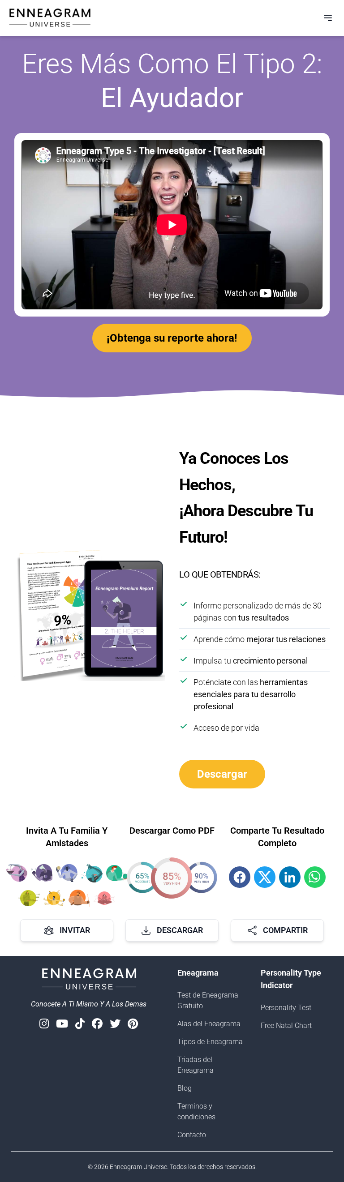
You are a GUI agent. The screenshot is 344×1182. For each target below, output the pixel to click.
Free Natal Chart (286, 1025)
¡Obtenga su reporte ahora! (172, 338)
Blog (184, 1088)
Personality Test (286, 1007)
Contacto (191, 1135)
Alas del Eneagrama (209, 1023)
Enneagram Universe (138, 1166)
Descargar (222, 774)
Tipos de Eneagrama (210, 1041)
